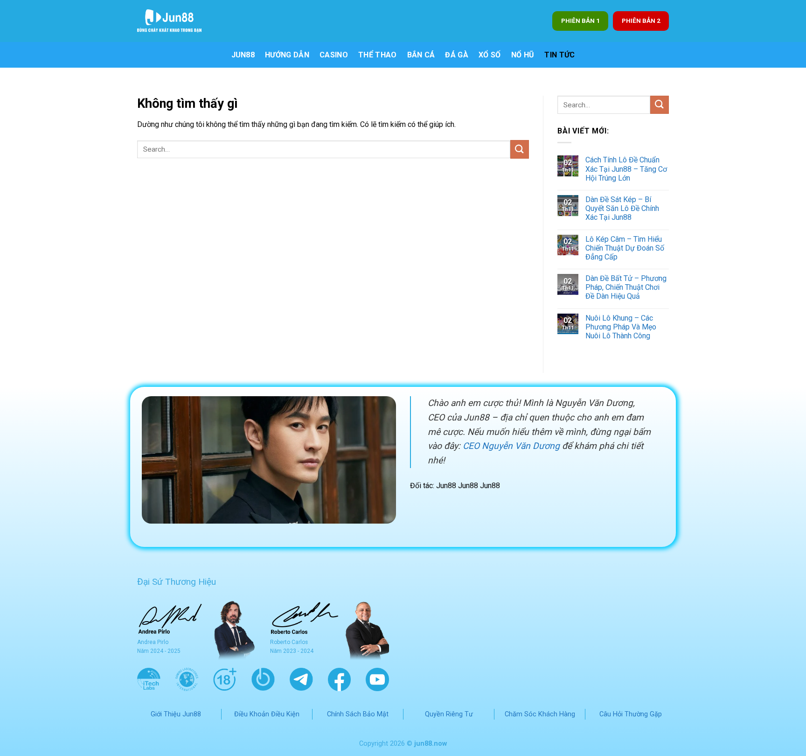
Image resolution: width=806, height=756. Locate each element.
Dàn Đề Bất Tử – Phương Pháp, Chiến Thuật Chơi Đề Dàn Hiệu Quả (626, 287)
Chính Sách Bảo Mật (358, 714)
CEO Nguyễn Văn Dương (511, 446)
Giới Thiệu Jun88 (176, 714)
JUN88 (243, 54)
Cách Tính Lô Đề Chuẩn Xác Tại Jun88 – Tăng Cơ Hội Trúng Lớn (626, 168)
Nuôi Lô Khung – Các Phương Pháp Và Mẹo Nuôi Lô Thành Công (620, 327)
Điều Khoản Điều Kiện (266, 714)
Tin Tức (559, 54)
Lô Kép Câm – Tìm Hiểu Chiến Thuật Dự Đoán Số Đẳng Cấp (624, 248)
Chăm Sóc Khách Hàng (540, 714)
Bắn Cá (421, 54)
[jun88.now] (175, 21)
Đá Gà (456, 54)
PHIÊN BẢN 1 (580, 20)
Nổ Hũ (523, 54)
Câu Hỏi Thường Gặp (630, 714)
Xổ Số (490, 54)
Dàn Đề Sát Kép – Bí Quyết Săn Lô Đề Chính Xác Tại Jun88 (622, 208)
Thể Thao (377, 54)
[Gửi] (519, 149)
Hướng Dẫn (287, 54)
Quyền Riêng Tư (449, 714)
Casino (334, 54)
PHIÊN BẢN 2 (641, 20)
